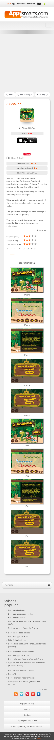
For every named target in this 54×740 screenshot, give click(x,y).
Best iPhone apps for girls (19, 633)
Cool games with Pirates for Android (23, 628)
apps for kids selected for (23, 4)
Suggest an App (27, 703)
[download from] (27, 140)
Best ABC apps (14, 674)
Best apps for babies (16, 618)
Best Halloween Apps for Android (21, 678)
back (10, 95)
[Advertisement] (27, 63)
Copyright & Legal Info (27, 721)
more (39, 738)
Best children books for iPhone (21, 670)
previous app (25, 95)
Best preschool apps (16, 610)
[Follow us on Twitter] (21, 694)
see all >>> (43, 689)
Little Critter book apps (17, 640)
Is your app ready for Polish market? (27, 726)
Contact (27, 715)
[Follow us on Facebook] (39, 694)
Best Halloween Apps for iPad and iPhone (25, 659)
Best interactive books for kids (21, 652)
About (27, 709)
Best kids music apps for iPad (20, 614)
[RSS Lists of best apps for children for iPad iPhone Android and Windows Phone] (16, 694)
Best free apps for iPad (18, 636)
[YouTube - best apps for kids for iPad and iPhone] (33, 694)
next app (41, 95)
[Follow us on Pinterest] (27, 694)
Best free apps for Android (19, 655)
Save (28, 154)
